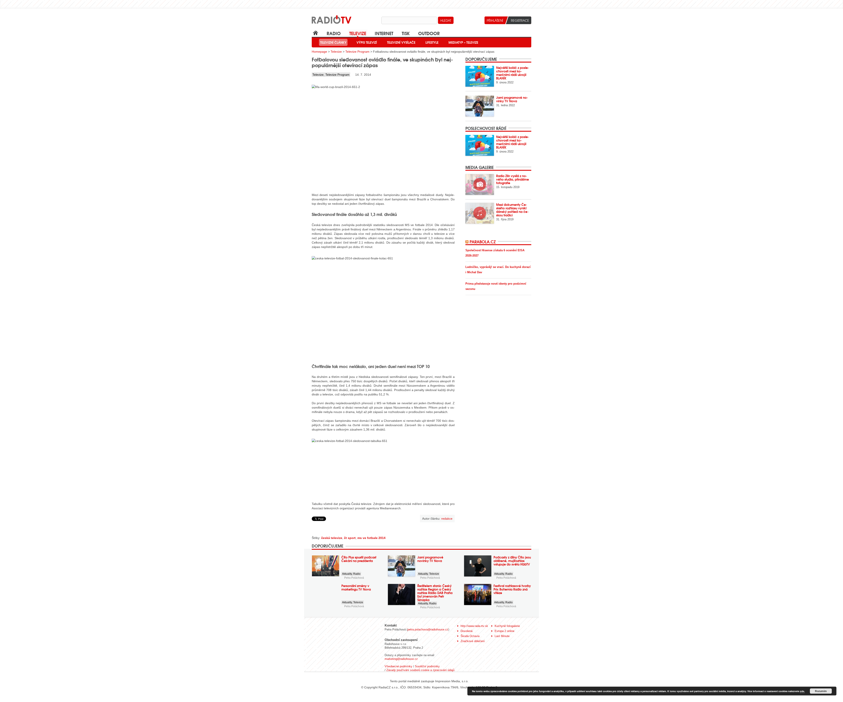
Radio (334, 33)
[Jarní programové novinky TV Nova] (479, 106)
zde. (802, 691)
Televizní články (333, 42)
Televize (357, 33)
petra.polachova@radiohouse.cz (427, 629)
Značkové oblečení (473, 641)
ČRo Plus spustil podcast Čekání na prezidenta (358, 559)
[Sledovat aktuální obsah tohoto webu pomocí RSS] (467, 242)
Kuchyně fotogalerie (507, 626)
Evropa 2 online (504, 631)
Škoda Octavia (470, 636)
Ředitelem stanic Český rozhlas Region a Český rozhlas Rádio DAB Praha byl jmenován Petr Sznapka (434, 592)
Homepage (319, 51)
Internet (384, 33)
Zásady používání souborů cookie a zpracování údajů (420, 670)
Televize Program (357, 51)
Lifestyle (431, 42)
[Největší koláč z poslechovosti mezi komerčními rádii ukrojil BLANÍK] (479, 76)
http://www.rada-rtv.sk (474, 626)
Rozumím (821, 691)
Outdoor (429, 33)
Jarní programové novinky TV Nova (512, 99)
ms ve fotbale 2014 (371, 538)
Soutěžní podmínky (427, 666)
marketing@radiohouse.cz (401, 659)
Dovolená (466, 631)
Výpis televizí (367, 42)
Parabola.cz (483, 242)
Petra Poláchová (354, 577)
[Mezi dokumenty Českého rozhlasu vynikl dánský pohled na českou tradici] (479, 213)
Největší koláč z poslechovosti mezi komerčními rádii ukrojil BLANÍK (512, 73)
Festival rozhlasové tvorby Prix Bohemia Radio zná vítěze (512, 589)
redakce (446, 518)
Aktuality (347, 573)
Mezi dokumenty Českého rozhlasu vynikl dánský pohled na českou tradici (512, 209)
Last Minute (502, 636)
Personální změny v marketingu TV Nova (356, 587)
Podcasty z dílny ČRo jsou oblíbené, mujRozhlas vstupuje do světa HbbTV (512, 561)
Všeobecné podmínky (398, 666)
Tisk (406, 33)
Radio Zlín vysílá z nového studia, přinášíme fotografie (512, 179)
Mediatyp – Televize (463, 42)
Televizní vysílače (401, 42)
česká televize (331, 538)
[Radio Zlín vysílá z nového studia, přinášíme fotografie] (479, 184)
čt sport (350, 538)
